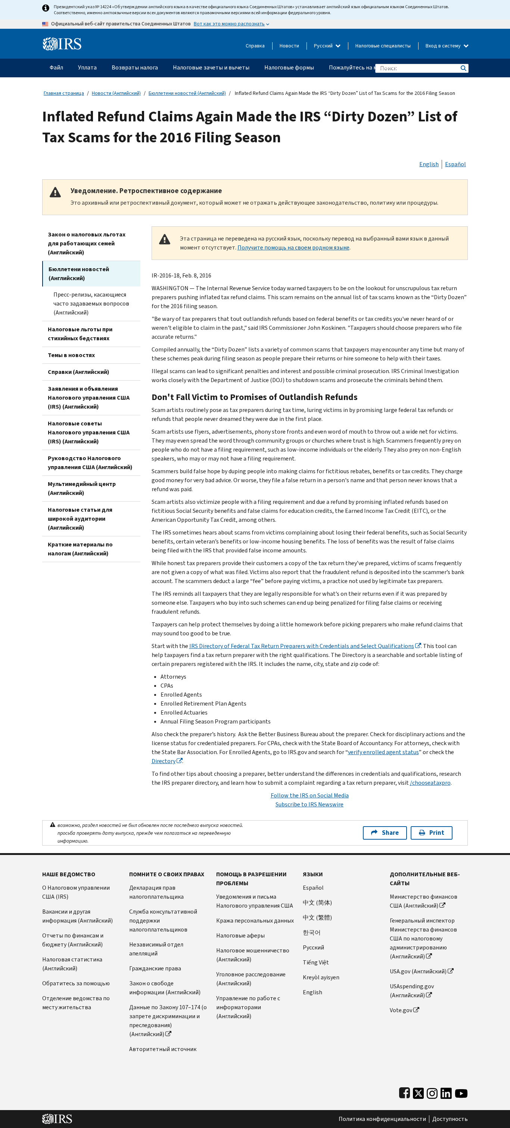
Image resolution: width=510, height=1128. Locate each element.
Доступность (450, 1119)
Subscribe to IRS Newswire (309, 804)
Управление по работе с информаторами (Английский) (248, 1007)
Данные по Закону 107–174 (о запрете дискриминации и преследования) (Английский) (168, 1020)
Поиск (463, 68)
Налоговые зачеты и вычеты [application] (211, 67)
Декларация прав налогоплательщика (156, 892)
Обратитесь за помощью (76, 983)
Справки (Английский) (78, 372)
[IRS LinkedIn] (446, 1091)
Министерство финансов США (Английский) (423, 901)
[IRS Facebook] (404, 1091)
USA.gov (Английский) (418, 971)
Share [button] (390, 832)
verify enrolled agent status (383, 752)
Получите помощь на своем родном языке (293, 247)
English (429, 164)
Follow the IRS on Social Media (310, 795)
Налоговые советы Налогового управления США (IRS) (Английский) (89, 432)
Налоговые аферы (240, 935)
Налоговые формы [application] (289, 67)
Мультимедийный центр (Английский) (82, 488)
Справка (255, 45)
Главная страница (64, 93)
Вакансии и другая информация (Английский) (77, 916)
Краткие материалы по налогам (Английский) (80, 548)
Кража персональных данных (255, 920)
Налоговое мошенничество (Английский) (252, 954)
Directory (163, 761)
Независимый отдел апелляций (156, 948)
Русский (324, 45)
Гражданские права (155, 968)
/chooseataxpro (430, 783)
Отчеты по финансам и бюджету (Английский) (72, 940)
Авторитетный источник (162, 1049)
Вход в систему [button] (444, 45)
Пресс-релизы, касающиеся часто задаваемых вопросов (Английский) (91, 303)
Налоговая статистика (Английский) (72, 963)
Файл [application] (56, 67)
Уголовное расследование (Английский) (251, 978)
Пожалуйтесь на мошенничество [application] (373, 67)
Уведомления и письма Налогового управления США (254, 901)
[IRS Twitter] (418, 1091)
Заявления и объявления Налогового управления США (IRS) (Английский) (89, 397)
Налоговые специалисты (383, 45)
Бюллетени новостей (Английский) (187, 93)
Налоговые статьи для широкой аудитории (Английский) (80, 519)
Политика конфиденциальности (382, 1119)
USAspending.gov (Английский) (412, 990)
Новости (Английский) (116, 93)
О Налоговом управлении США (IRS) (76, 892)
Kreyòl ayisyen (321, 977)
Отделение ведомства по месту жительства (76, 1002)
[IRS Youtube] (461, 1091)
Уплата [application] (87, 67)
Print (436, 832)
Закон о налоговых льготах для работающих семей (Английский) (86, 243)
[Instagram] (432, 1091)
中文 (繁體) (317, 917)
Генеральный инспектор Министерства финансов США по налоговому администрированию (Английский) (423, 938)
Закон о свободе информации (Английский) (164, 987)
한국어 (312, 932)
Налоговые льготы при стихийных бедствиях (80, 333)
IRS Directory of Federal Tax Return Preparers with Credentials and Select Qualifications (301, 646)
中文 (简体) (317, 903)
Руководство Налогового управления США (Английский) (90, 462)
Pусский (313, 947)
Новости (289, 45)
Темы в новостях (71, 355)
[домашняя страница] (62, 40)
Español (455, 164)
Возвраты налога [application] (135, 67)
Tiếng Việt (316, 962)
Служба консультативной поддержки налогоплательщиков (163, 920)
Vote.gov (401, 1010)
